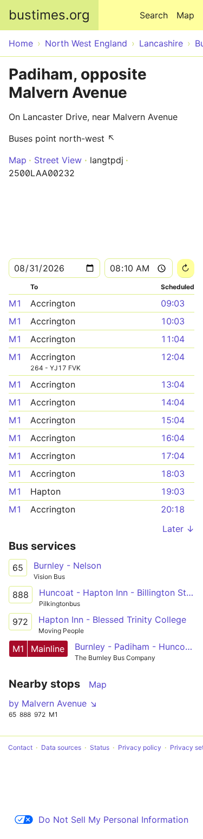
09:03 (173, 303)
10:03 (173, 321)
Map (185, 15)
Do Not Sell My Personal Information (113, 819)
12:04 (173, 356)
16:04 (173, 437)
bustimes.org (49, 15)
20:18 (173, 509)
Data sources (61, 747)
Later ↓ (178, 528)
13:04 (173, 384)
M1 (15, 303)
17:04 (173, 455)
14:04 (173, 402)
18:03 (173, 473)
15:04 (173, 420)
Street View (58, 160)
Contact (20, 747)
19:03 (173, 491)
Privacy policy (139, 747)
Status (99, 747)
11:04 (173, 339)
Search (154, 15)
